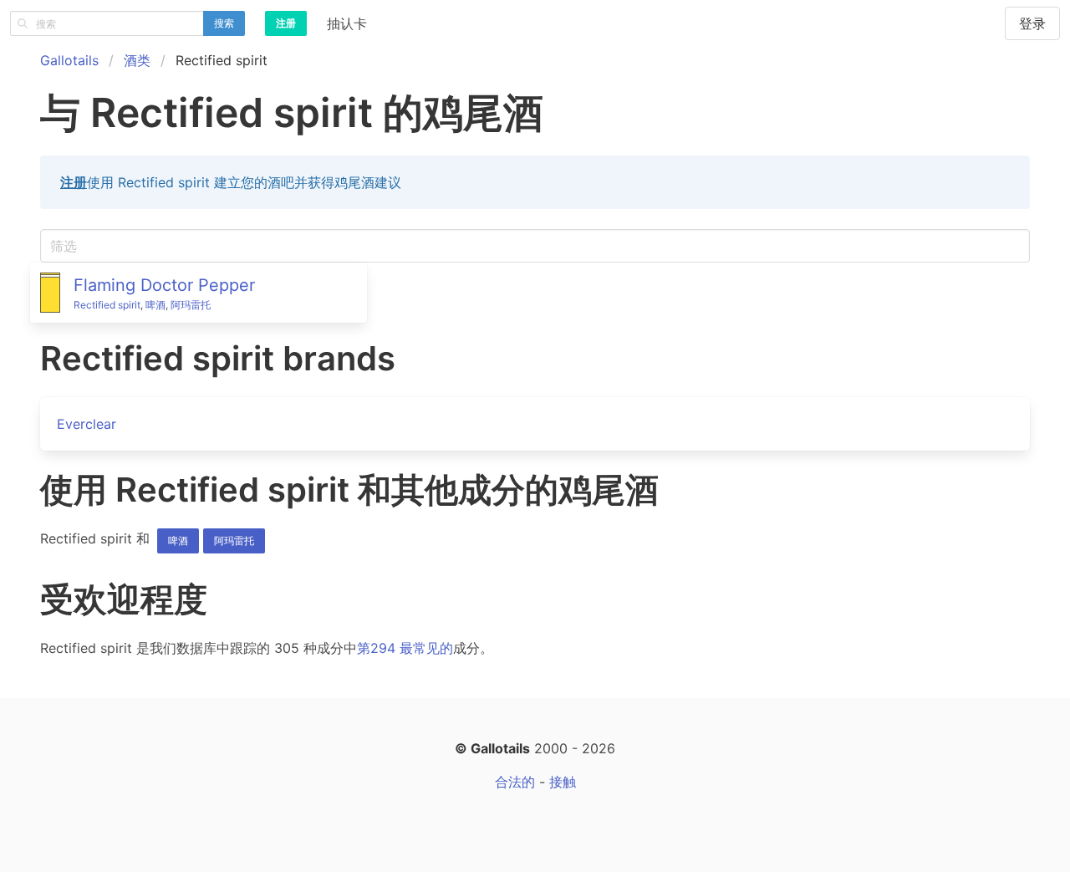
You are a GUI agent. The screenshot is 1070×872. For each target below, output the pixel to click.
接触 (562, 781)
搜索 (224, 23)
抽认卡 (347, 23)
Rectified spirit (107, 304)
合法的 (515, 781)
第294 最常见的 (405, 648)
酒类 (137, 60)
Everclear (86, 424)
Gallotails (69, 60)
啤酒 (155, 304)
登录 (1032, 23)
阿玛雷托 (191, 304)
